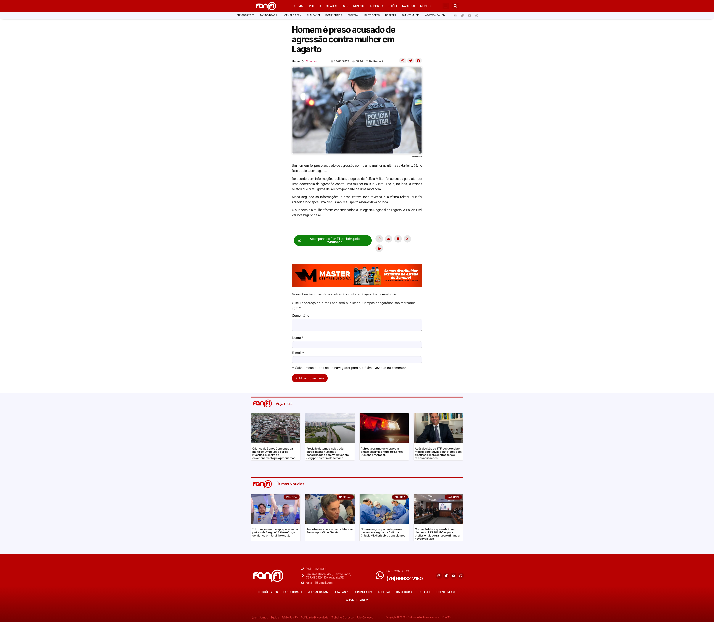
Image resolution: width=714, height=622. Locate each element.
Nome (297, 338)
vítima (398, 227)
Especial (353, 15)
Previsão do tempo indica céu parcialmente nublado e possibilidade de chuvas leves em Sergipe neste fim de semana (327, 453)
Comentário (302, 315)
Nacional (409, 6)
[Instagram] (455, 15)
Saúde (393, 6)
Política (315, 6)
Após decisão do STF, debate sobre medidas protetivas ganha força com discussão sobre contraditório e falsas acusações (438, 453)
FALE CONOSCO (397, 571)
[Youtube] (469, 15)
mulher (387, 227)
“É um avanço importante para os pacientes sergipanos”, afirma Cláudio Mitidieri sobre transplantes (383, 532)
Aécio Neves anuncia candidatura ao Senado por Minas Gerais (329, 530)
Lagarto (376, 227)
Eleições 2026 (246, 15)
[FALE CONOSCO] (379, 575)
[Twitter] (462, 15)
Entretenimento (354, 6)
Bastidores (372, 15)
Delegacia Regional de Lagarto (348, 227)
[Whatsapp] (477, 15)
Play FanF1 (313, 15)
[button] (446, 6)
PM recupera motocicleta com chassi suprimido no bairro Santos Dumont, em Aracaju (382, 452)
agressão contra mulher (309, 227)
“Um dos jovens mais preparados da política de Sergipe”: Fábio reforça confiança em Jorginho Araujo (275, 532)
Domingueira (333, 15)
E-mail (298, 353)
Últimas (299, 6)
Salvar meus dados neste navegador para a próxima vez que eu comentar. (351, 368)
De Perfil (390, 15)
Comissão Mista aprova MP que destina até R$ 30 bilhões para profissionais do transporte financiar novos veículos (438, 533)
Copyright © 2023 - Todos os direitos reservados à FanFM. (418, 616)
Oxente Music (411, 15)
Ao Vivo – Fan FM (435, 15)
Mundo (425, 6)
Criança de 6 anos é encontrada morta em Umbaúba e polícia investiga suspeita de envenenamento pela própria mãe (273, 453)
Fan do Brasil (268, 15)
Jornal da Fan (292, 15)
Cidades (331, 6)
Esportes (377, 6)
